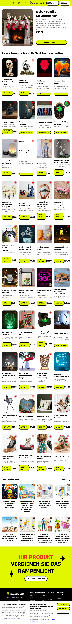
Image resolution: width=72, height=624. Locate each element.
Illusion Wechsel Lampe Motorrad (25, 248)
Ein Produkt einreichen (36, 579)
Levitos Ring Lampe (61, 334)
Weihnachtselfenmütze (62, 457)
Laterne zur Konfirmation (41, 162)
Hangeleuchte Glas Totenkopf (26, 123)
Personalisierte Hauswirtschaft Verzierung (42, 204)
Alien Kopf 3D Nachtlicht (7, 333)
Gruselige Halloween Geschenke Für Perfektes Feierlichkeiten (9, 504)
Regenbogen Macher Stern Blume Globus (61, 161)
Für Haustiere (26, 3)
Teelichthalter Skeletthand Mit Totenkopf (7, 82)
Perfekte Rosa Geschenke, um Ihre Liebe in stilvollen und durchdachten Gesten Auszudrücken (62, 538)
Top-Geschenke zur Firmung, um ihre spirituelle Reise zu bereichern (44, 504)
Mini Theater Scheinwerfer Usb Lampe (25, 375)
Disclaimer (42, 598)
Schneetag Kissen (43, 416)
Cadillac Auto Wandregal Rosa (60, 204)
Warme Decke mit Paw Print (60, 417)
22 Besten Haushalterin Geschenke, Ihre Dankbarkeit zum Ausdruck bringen (27, 537)
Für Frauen (20, 3)
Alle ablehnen (63, 608)
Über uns (42, 595)
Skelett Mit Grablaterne (23, 81)
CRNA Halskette (64, 3)
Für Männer (15, 3)
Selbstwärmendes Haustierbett (25, 457)
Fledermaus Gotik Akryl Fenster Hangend (8, 248)
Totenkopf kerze (8, 122)
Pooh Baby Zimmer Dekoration (61, 248)
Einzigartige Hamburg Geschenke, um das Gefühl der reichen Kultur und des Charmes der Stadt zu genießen (27, 506)
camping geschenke (50, 3)
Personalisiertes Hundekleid (8, 457)
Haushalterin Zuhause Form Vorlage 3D (7, 204)
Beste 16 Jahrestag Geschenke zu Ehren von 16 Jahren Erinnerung (62, 504)
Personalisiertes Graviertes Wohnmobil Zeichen (61, 291)
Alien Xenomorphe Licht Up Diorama (43, 333)
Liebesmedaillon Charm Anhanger (25, 152)
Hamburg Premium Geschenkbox (9, 162)
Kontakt (49, 597)
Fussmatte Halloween (44, 123)
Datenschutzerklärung (7, 619)
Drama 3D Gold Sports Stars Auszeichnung (42, 375)
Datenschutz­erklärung (60, 597)
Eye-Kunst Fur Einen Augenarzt (9, 291)
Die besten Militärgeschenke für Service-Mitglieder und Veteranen (9, 537)
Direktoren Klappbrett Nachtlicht (61, 375)
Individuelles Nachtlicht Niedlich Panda (8, 375)
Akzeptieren (63, 604)
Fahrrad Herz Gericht (27, 416)
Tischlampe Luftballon (41, 82)
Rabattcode (43, 600)
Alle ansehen (64, 479)
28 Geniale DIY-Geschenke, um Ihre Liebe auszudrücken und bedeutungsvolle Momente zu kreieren (45, 538)
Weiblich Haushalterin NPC (25, 204)
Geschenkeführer (6, 3)
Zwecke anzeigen (63, 612)
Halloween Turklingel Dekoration (61, 123)
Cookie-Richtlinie (16, 618)
